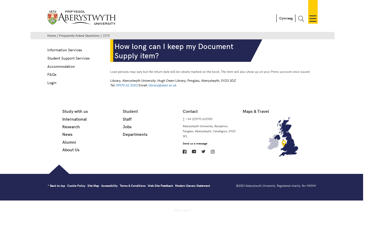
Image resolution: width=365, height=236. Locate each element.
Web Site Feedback (160, 186)
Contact (190, 111)
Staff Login (182, 209)
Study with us (75, 111)
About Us (70, 149)
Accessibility (109, 186)
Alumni (69, 142)
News (67, 134)
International (74, 118)
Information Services (64, 49)
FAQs (51, 74)
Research (71, 126)
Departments (135, 134)
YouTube (194, 151)
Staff (127, 118)
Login (51, 82)
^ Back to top (56, 186)
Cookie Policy (76, 186)
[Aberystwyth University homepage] (82, 18)
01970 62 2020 (127, 85)
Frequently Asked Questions (79, 35)
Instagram (213, 152)
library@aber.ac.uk (162, 85)
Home (51, 35)
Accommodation (61, 66)
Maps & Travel (256, 111)
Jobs (127, 126)
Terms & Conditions (133, 186)
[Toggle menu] (313, 12)
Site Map (93, 186)
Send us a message (195, 143)
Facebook (185, 152)
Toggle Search (301, 18)
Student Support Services (68, 58)
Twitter (203, 151)
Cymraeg (286, 18)
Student (130, 111)
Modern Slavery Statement (192, 186)
